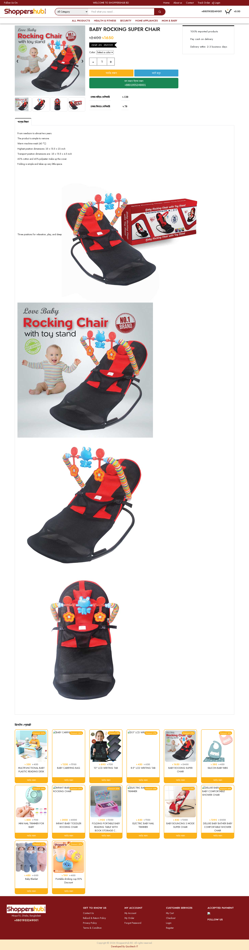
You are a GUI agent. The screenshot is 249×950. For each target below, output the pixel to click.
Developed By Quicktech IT (124, 946)
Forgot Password (132, 923)
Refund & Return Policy (94, 918)
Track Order (203, 2)
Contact (189, 2)
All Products (81, 20)
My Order (129, 918)
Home (166, 2)
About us (177, 2)
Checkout (170, 918)
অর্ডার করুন (31, 780)
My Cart (170, 913)
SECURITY (125, 20)
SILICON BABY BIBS (218, 768)
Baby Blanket (31, 879)
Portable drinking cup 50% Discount (69, 880)
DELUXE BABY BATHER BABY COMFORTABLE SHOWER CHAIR (217, 827)
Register (170, 928)
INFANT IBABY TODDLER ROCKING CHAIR (68, 825)
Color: (92, 52)
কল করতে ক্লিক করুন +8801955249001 (135, 83)
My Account (130, 913)
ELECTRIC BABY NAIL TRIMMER (143, 825)
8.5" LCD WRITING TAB (143, 768)
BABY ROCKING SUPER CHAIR (180, 769)
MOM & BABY (169, 20)
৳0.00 (233, 11)
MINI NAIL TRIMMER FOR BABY (31, 825)
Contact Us (88, 913)
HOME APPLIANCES (146, 20)
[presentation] (17, 60)
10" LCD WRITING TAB (106, 768)
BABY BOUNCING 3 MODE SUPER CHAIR (180, 825)
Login (217, 2)
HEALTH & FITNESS (105, 20)
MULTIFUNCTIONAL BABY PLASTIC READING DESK (31, 769)
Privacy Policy (90, 923)
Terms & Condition (92, 928)
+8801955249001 (26, 920)
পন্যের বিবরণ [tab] (23, 121)
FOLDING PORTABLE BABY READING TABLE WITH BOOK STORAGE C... (106, 827)
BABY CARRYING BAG (68, 768)
